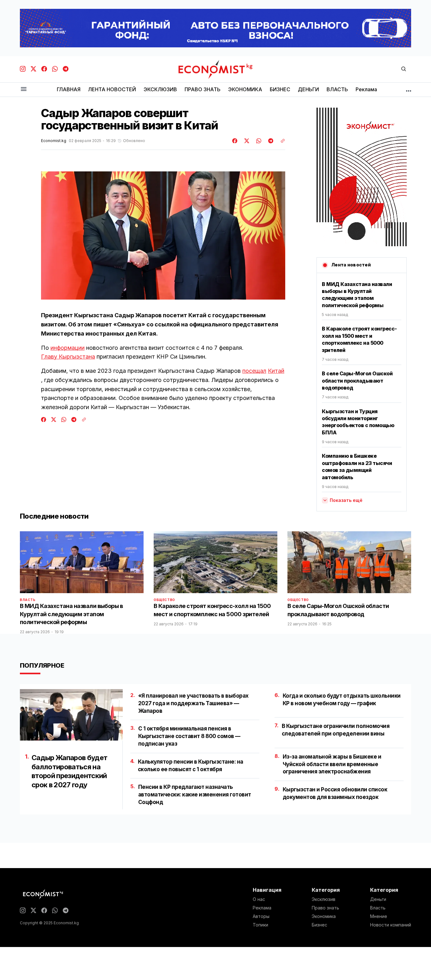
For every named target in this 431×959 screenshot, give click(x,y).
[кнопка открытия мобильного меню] (23, 89)
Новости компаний (390, 924)
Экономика (324, 916)
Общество (164, 599)
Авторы (261, 916)
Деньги (378, 899)
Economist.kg (53, 141)
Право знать (325, 907)
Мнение (378, 916)
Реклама (262, 907)
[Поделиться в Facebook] (235, 140)
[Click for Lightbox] (163, 235)
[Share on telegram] (270, 140)
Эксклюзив (323, 899)
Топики (260, 924)
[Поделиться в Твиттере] (246, 140)
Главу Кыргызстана (68, 356)
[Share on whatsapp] (258, 140)
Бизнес (319, 924)
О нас (259, 899)
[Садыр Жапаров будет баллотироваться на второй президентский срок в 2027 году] (71, 715)
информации (67, 347)
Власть (28, 599)
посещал (254, 370)
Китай (276, 370)
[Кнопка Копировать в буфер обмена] (280, 140)
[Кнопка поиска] (403, 69)
